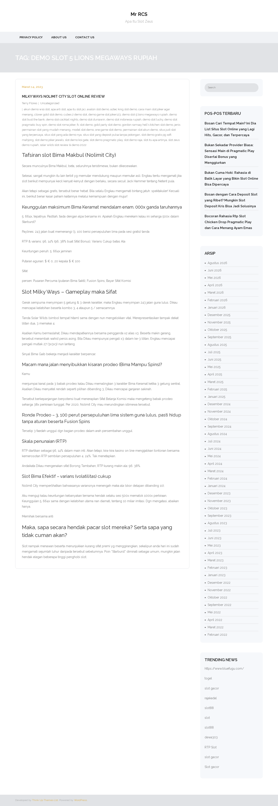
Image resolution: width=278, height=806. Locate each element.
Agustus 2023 (217, 523)
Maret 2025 (215, 382)
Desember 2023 (219, 493)
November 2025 (219, 322)
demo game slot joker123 (104, 114)
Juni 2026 (215, 270)
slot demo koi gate (76, 140)
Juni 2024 (214, 448)
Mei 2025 (214, 367)
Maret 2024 (215, 471)
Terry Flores (29, 103)
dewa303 (211, 737)
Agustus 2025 (217, 344)
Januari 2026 (217, 307)
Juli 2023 (214, 530)
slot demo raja (133, 140)
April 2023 (215, 553)
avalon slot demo (98, 109)
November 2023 (219, 501)
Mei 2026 (214, 277)
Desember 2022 (219, 582)
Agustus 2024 (217, 434)
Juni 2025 (214, 359)
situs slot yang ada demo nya (63, 134)
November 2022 (219, 590)
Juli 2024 (214, 441)
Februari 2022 (217, 634)
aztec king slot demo (123, 109)
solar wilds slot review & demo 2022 (63, 145)
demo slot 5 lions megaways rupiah (145, 114)
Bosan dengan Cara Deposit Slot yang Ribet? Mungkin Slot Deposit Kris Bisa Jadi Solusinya (231, 200)
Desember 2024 (219, 404)
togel (208, 678)
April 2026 (215, 285)
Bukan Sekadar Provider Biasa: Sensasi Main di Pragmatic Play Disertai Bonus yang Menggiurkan (229, 154)
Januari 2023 (216, 575)
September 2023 (219, 515)
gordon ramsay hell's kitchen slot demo (147, 124)
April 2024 (215, 463)
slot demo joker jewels (49, 140)
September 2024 (219, 426)
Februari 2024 (217, 478)
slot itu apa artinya (155, 140)
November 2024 (219, 411)
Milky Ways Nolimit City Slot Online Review (63, 96)
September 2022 (219, 605)
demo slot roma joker (62, 124)
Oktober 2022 (217, 597)
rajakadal (211, 698)
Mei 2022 (214, 612)
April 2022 (215, 620)
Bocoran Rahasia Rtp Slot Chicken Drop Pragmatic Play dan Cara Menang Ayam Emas (228, 222)
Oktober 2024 (217, 419)
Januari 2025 (216, 396)
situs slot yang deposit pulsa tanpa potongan (111, 134)
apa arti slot (58, 109)
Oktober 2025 (217, 329)
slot (207, 717)
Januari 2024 (216, 486)
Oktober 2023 (217, 508)
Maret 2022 (215, 627)
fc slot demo (85, 124)
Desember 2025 (219, 315)
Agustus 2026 (217, 263)
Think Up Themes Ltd (45, 800)
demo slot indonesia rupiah (123, 119)
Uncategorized (49, 103)
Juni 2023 (214, 538)
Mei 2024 (214, 456)
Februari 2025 (217, 389)
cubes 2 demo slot (75, 114)
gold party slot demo (107, 124)
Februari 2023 (217, 567)
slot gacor (212, 688)
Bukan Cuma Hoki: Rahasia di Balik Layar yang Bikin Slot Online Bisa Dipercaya (231, 178)
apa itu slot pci (76, 109)
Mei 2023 (214, 545)
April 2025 (215, 374)
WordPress (80, 800)
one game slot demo (108, 129)
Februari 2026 (217, 300)
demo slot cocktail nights (62, 119)
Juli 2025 (214, 352)
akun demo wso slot (37, 109)
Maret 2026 (216, 292)
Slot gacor (212, 767)
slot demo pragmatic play (106, 140)
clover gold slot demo (48, 114)
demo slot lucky (153, 119)
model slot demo (83, 129)
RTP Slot (211, 747)
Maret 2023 (215, 560)
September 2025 (219, 337)
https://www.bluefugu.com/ (224, 668)
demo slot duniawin (92, 119)
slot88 (209, 708)
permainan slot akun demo (140, 129)
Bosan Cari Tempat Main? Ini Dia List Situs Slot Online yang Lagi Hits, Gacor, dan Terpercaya (230, 129)
